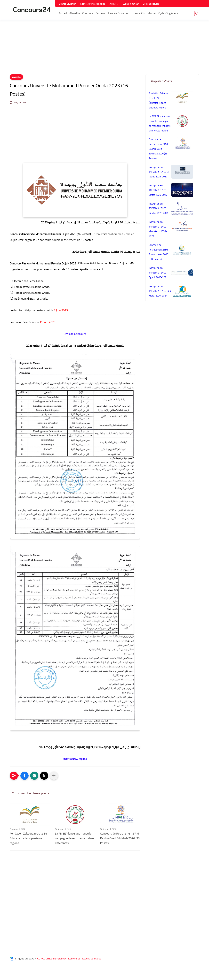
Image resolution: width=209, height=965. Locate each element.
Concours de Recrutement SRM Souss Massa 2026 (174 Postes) (158, 252)
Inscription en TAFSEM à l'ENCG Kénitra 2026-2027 (158, 208)
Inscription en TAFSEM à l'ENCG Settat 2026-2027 (158, 190)
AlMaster (114, 4)
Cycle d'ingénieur (131, 4)
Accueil (63, 13)
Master (151, 13)
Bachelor (101, 13)
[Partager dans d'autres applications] (54, 776)
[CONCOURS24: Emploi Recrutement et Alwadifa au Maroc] (32, 9)
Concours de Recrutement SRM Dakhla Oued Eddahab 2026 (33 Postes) (120, 838)
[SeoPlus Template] (12, 958)
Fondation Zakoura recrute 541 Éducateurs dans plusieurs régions (29, 838)
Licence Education (67, 4)
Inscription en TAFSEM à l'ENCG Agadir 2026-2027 (158, 273)
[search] (196, 13)
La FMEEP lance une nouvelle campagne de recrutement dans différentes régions (159, 123)
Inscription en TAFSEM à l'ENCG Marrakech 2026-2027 (158, 229)
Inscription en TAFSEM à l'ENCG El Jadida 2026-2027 (159, 172)
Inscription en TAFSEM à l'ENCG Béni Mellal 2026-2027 (160, 291)
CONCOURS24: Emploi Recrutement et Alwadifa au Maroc (69, 958)
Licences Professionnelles (92, 4)
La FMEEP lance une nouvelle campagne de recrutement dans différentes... (74, 838)
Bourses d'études (151, 4)
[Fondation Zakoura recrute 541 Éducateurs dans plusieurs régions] (30, 814)
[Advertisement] (104, 49)
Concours (87, 13)
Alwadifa (74, 13)
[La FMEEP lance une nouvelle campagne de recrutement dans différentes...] (75, 814)
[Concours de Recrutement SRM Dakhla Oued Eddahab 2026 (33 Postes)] (120, 814)
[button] (24, 776)
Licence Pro (138, 13)
